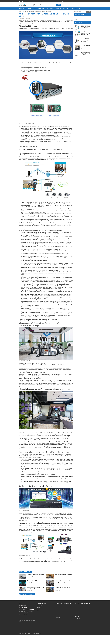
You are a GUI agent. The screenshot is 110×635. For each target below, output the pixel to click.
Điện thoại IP (66, 8)
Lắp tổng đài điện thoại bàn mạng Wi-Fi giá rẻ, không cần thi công (35, 575)
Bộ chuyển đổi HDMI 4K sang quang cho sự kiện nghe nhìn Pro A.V (36, 581)
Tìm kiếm (58, 4)
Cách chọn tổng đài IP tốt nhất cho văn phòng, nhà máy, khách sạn (63, 575)
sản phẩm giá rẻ (43, 558)
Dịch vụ (39, 609)
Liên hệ (39, 610)
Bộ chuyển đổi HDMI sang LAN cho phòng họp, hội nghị (62, 588)
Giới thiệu (40, 605)
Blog (80, 8)
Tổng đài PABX (49, 8)
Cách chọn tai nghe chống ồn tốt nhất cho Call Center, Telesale (35, 588)
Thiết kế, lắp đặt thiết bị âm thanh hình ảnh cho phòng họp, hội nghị (63, 581)
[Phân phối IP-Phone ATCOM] (77, 618)
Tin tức (24, 11)
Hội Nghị (76, 19)
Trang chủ (41, 8)
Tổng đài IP (58, 8)
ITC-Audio (74, 8)
